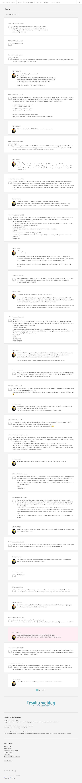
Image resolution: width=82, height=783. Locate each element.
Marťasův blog (7, 746)
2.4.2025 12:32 (15, 40)
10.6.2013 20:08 (15, 663)
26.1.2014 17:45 (18, 526)
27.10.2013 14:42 (19, 572)
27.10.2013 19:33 (18, 602)
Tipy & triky (29, 2)
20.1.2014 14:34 (20, 435)
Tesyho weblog (8, 2)
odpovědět (21, 23)
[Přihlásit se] (15, 771)
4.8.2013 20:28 (17, 632)
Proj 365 (38, 2)
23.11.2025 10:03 (15, 23)
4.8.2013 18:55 (16, 617)
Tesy (13, 71)
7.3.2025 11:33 (17, 126)
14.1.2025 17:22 (20, 275)
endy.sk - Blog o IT (8, 754)
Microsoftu (30, 529)
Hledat (79, 2)
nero (9, 419)
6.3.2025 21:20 (15, 141)
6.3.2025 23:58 (15, 94)
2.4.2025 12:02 (17, 71)
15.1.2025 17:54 (16, 179)
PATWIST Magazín (8, 752)
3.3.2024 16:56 (15, 316)
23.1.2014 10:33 (24, 474)
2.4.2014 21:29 (14, 419)
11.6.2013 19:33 (18, 679)
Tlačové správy (7, 748)
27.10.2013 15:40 (19, 587)
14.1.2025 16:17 (18, 248)
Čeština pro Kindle (11, 720)
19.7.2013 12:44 (15, 647)
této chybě (44, 461)
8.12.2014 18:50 (14, 385)
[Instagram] (7, 771)
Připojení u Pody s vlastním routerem (18, 726)
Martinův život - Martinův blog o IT (12, 756)
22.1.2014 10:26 (18, 458)
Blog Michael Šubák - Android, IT (11, 750)
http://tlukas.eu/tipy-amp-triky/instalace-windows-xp (32, 607)
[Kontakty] (12, 771)
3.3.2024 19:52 (17, 350)
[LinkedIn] (9, 771)
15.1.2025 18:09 (18, 199)
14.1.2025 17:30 (18, 291)
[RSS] (4, 771)
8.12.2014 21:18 (18, 403)
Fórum (46, 2)
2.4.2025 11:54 (15, 55)
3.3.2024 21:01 (20, 370)
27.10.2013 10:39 (15, 541)
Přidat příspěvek (11, 14)
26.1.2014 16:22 (24, 497)
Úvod (20, 2)
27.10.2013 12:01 (18, 557)
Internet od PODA (8, 760)
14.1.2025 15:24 (16, 214)
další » (43, 690)
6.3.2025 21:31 (17, 159)
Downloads (56, 2)
